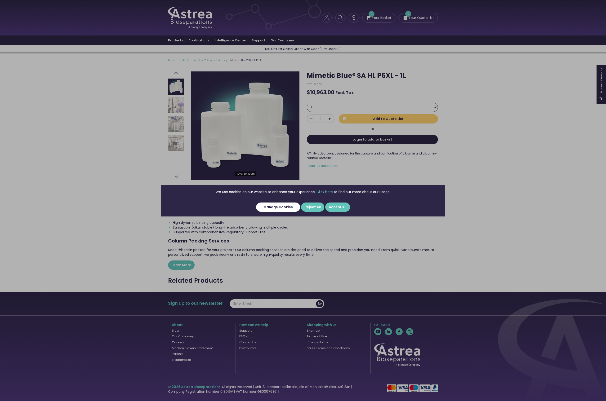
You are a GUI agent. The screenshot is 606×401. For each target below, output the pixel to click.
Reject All (313, 207)
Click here (324, 191)
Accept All (338, 207)
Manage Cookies (278, 207)
